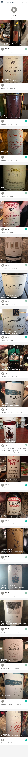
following (20, 18)
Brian (2, 707)
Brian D (7, 49)
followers (14, 18)
